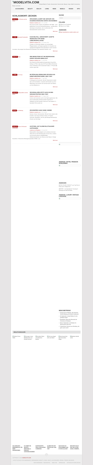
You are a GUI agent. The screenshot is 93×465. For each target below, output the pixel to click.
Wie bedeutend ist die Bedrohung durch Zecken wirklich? (42, 57)
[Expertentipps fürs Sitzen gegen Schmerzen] (41, 390)
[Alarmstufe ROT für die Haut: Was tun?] (52, 390)
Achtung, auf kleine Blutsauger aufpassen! (42, 127)
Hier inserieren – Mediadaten (42, 462)
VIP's (78, 8)
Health (38, 8)
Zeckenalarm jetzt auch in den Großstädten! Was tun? (41, 93)
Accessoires (19, 8)
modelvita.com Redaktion (35, 130)
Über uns (54, 462)
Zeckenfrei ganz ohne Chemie (41, 110)
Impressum (62, 462)
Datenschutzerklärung (74, 462)
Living (47, 8)
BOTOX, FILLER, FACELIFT (65, 185)
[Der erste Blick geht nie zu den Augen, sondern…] (75, 390)
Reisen (71, 8)
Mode (54, 8)
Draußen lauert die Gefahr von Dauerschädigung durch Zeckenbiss (43, 19)
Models (62, 8)
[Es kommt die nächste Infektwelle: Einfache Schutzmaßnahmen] (29, 390)
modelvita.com (26, 457)
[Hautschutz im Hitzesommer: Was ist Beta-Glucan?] (64, 390)
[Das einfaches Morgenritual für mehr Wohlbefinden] (17, 390)
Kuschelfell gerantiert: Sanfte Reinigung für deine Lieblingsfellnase (42, 38)
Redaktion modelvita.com (35, 22)
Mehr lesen (55, 31)
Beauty (30, 8)
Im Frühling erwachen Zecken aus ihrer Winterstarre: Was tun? (42, 75)
